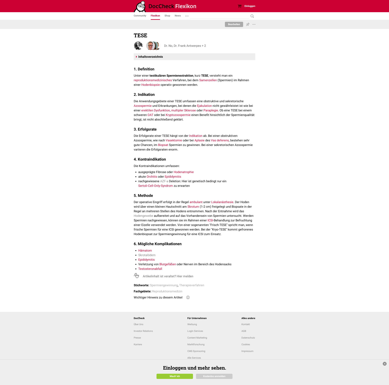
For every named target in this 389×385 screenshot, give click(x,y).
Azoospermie (143, 106)
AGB (243, 331)
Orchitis (152, 176)
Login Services (195, 331)
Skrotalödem (147, 255)
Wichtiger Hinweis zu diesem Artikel (158, 297)
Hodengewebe (143, 216)
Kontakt (245, 324)
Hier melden (185, 276)
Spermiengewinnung (164, 285)
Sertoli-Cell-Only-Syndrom (155, 186)
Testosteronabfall (150, 269)
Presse (137, 337)
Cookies (245, 344)
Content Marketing (197, 337)
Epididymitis (173, 176)
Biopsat (163, 145)
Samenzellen (208, 80)
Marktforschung (196, 344)
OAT (150, 115)
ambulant (196, 202)
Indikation (195, 136)
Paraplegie (210, 110)
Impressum (247, 351)
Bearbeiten (234, 24)
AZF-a (164, 181)
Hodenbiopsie (150, 85)
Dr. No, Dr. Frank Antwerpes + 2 (185, 46)
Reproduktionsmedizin (167, 291)
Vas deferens (220, 140)
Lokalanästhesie (222, 202)
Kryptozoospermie (178, 115)
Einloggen (249, 6)
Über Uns (138, 324)
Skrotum (193, 206)
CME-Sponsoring (196, 351)
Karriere (138, 344)
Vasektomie (174, 140)
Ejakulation (204, 106)
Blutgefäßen (167, 264)
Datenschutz (248, 337)
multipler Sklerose (183, 110)
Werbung (192, 324)
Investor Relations (143, 331)
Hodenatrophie (184, 172)
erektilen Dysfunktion (155, 110)
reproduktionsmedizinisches (153, 80)
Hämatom (145, 250)
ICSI (210, 220)
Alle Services (194, 357)
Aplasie (199, 140)
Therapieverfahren (191, 285)
